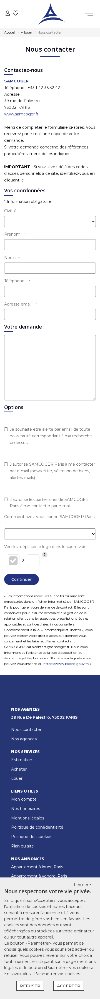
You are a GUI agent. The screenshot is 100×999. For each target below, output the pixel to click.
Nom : (12, 257)
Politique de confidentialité (37, 827)
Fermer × (83, 884)
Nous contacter (26, 729)
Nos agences (24, 738)
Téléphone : (17, 280)
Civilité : (11, 210)
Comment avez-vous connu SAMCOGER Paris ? (49, 520)
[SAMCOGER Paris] (51, 14)
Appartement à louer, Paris (37, 866)
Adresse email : (20, 304)
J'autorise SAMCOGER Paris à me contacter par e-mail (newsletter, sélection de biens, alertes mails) (52, 471)
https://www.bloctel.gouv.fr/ (66, 664)
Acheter (19, 769)
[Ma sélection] (15, 13)
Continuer (21, 579)
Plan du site (22, 846)
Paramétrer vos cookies (57, 973)
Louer (16, 778)
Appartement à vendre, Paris (39, 876)
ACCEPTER (68, 985)
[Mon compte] (8, 13)
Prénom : (15, 234)
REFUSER (30, 985)
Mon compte (24, 799)
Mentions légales (27, 818)
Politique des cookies (31, 836)
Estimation (21, 759)
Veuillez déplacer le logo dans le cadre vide (45, 546)
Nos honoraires (25, 808)
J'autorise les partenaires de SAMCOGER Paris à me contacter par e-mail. (49, 503)
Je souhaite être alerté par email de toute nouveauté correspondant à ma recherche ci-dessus (51, 436)
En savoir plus (18, 973)
